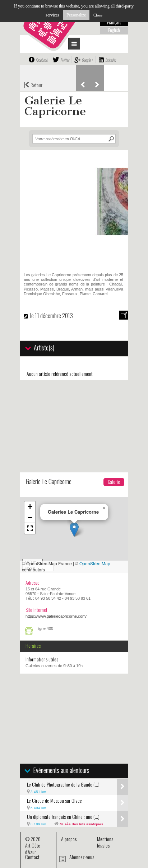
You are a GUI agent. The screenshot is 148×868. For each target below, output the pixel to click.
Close (97, 15)
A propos (69, 839)
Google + (87, 60)
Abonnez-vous (81, 856)
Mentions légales (105, 842)
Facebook (41, 60)
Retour (33, 84)
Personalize (76, 15)
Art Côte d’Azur (32, 848)
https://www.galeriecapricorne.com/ (56, 616)
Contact (32, 856)
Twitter (64, 60)
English (114, 30)
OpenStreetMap (94, 563)
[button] (74, 529)
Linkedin (110, 60)
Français (114, 22)
